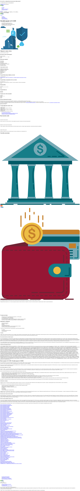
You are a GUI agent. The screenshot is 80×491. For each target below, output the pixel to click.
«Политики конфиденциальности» (31, 102)
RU (1, 11)
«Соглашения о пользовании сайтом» (54, 102)
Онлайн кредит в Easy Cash (4, 439)
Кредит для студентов (3, 419)
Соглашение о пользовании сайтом (7, 485)
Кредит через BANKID (3, 459)
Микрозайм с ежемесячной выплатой (5, 423)
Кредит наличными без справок (4, 407)
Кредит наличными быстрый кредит (5, 408)
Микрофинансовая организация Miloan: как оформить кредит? (9, 436)
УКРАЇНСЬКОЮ (2, 4)
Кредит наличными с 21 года (4, 420)
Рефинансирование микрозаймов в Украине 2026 (7, 462)
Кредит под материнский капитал (5, 455)
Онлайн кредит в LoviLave (4, 440)
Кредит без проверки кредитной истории (6, 428)
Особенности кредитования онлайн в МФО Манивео (8, 432)
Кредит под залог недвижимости (5, 445)
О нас (3, 8)
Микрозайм (3, 17)
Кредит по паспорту (3, 425)
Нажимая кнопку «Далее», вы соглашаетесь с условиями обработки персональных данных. (13, 77)
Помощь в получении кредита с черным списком (7, 456)
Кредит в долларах (3, 453)
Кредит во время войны (3, 451)
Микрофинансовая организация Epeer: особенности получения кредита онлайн (11, 434)
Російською (7, 4)
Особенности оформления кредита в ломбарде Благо (7, 435)
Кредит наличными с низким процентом (6, 413)
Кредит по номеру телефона (4, 458)
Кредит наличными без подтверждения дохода (7, 417)
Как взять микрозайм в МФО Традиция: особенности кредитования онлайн (11, 437)
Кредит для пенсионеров (3, 429)
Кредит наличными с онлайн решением (6, 422)
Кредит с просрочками (3, 424)
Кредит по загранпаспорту (4, 449)
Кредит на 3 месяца (3, 452)
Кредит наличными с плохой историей (5, 414)
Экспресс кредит (2, 460)
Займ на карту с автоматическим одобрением (6, 426)
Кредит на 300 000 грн (3, 448)
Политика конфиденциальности (6, 484)
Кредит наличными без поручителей (5, 404)
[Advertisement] (25, 308)
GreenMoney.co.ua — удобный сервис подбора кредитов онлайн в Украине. (11, 463)
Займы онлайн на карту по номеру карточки (6, 444)
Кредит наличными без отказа (4, 416)
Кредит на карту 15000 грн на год (5, 457)
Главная (3, 7)
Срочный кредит (2, 430)
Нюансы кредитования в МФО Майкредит (6, 431)
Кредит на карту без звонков (4, 427)
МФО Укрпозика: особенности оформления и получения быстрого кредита (11, 433)
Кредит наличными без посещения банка (6, 405)
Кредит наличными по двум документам (6, 411)
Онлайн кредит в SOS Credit (4, 441)
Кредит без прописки (3, 418)
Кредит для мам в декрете (4, 454)
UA (0, 11)
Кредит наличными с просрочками (5, 415)
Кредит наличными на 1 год (4, 410)
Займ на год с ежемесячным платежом (5, 442)
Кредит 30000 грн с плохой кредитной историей (7, 450)
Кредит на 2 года (2, 421)
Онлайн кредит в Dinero (3, 438)
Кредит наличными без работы (4, 406)
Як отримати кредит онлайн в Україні (5, 461)
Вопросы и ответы (4, 9)
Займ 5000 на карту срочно (4, 447)
